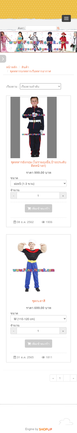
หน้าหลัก (11, 67)
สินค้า (25, 67)
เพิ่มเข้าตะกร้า (40, 208)
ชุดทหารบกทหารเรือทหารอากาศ (30, 71)
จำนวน (15, 190)
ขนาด (14, 178)
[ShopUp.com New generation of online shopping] (45, 429)
